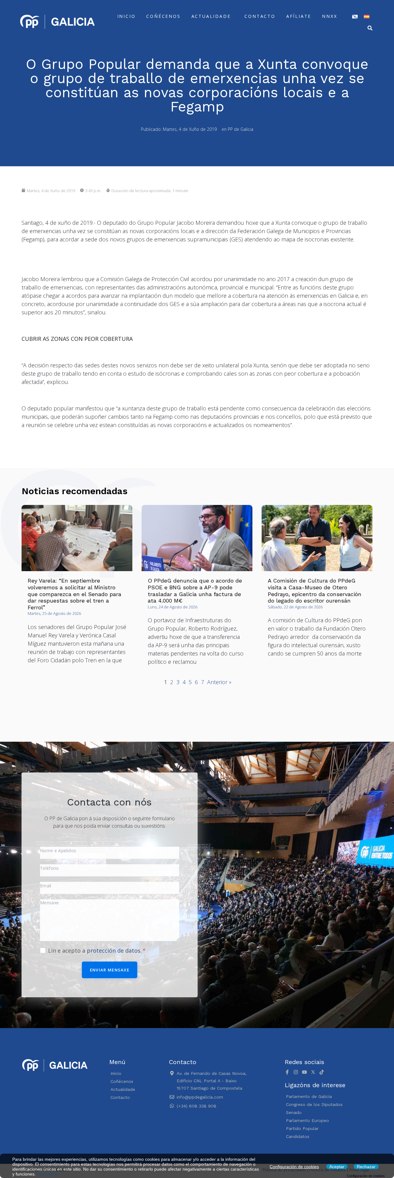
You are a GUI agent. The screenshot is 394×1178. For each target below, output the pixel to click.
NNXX (329, 16)
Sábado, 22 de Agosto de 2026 (295, 607)
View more (47, 1174)
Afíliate (298, 16)
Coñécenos (163, 16)
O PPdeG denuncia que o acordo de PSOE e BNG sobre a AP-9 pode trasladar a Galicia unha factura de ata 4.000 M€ (195, 590)
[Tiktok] (321, 1072)
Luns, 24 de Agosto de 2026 (172, 607)
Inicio (126, 16)
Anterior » (219, 682)
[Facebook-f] (287, 1072)
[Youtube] (304, 1072)
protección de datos (113, 950)
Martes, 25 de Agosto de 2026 (54, 613)
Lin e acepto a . (95, 950)
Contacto (259, 16)
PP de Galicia (240, 129)
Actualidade (211, 16)
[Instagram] (295, 1072)
